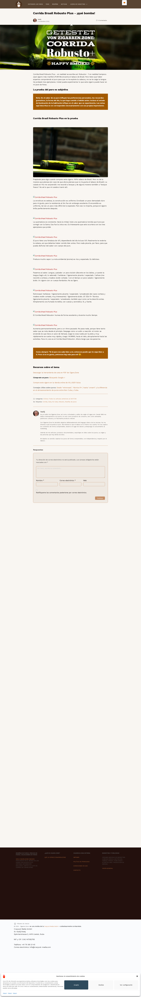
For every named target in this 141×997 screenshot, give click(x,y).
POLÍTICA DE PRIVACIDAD (81, 861)
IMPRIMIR (76, 857)
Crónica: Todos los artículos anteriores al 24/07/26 (59, 399)
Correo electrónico (68, 480)
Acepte (76, 985)
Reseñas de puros (71, 401)
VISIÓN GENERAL (107, 868)
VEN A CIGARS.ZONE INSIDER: (25, 859)
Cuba (49, 401)
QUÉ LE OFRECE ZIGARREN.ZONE (55, 857)
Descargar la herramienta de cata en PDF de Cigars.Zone (56, 373)
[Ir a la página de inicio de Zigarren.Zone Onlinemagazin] (19, 4)
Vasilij (39, 19)
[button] (137, 976)
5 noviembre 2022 (43, 21)
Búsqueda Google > (57, 378)
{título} (5, 993)
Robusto (61, 401)
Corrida (45, 401)
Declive (101, 985)
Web (85, 480)
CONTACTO (76, 870)
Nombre (40, 480)
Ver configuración (126, 985)
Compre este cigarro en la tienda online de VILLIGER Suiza (56, 383)
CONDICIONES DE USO (80, 866)
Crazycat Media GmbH (51, 926)
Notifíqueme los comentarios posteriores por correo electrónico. (61, 493)
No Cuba (55, 401)
